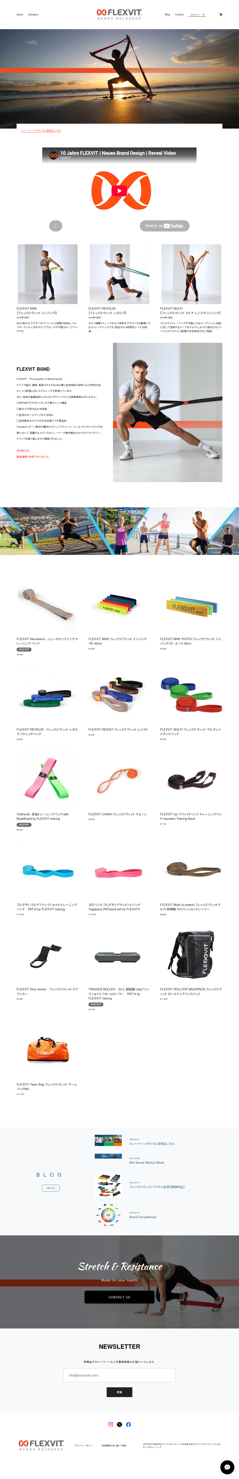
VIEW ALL (51, 1188)
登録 (119, 1392)
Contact (179, 14)
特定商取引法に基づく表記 (114, 1445)
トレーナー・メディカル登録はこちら (41, 130)
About (20, 14)
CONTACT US (120, 1297)
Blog (167, 14)
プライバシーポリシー (84, 1445)
